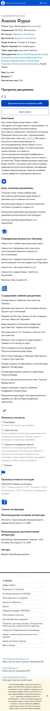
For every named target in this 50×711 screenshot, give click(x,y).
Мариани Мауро (18, 60)
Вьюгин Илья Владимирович (29, 54)
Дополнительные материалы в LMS (25, 103)
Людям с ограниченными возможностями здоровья (20, 635)
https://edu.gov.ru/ (10, 668)
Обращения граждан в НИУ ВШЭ (16, 610)
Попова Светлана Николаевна (25, 63)
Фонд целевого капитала (13, 615)
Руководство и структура (13, 589)
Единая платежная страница (14, 641)
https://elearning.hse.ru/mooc (15, 677)
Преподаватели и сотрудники (15, 598)
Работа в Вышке (9, 645)
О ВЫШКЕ (7, 580)
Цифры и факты (9, 585)
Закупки (6, 606)
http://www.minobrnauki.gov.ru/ (15, 659)
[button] (17, 576)
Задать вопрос (25, 112)
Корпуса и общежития (12, 602)
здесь (40, 692)
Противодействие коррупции (15, 619)
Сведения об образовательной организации (21, 630)
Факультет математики (23, 34)
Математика (34, 26)
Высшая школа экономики (16, 3)
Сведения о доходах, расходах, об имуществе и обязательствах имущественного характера (23, 624)
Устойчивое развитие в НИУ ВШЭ (17, 593)
